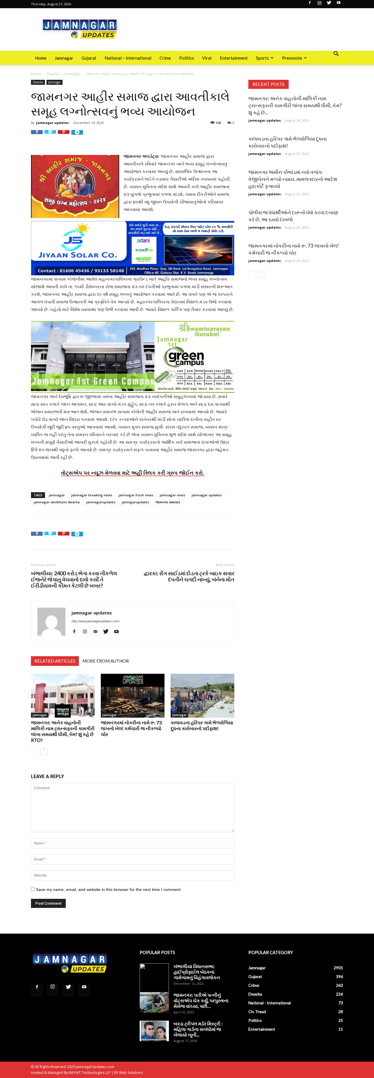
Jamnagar (64, 58)
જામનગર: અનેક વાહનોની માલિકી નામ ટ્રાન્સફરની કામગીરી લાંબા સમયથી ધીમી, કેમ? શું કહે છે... (295, 105)
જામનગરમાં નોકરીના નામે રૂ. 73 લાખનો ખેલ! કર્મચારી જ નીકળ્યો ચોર (131, 728)
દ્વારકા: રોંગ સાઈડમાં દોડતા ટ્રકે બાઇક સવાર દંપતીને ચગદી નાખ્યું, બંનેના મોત (189, 576)
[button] (336, 54)
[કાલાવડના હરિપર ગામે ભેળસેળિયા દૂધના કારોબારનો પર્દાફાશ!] (202, 696)
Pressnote (292, 58)
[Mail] (97, 631)
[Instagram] (319, 4)
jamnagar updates (52, 122)
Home (40, 58)
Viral (207, 58)
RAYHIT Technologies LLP (89, 1072)
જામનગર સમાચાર (167, 502)
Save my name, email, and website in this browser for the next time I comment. (109, 889)
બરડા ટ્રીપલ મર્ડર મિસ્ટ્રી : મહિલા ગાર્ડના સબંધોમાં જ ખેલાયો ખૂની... (198, 1029)
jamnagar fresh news (136, 495)
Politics (186, 58)
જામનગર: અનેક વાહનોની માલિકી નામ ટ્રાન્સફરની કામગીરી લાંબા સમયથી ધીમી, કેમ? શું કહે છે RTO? (63, 731)
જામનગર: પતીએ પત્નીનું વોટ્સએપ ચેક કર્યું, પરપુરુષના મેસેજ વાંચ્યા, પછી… (201, 1000)
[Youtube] (338, 4)
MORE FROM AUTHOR (105, 661)
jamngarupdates (135, 502)
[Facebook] (309, 4)
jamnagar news (172, 495)
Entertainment (234, 58)
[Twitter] (329, 4)
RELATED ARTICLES (54, 661)
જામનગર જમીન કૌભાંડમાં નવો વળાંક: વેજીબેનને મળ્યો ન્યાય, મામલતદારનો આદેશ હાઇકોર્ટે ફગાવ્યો (292, 179)
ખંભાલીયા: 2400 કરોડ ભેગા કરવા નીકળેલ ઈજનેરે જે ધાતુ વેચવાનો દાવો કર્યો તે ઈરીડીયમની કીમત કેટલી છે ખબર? (74, 579)
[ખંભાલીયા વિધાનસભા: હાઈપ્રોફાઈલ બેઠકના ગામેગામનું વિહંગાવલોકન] (154, 978)
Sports (262, 58)
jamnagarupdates (100, 502)
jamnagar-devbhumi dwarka (57, 502)
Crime (165, 58)
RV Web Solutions (128, 1072)
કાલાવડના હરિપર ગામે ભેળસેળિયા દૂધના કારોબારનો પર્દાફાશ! (202, 725)
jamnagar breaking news (91, 495)
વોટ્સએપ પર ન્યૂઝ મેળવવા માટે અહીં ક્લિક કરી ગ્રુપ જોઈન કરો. (132, 472)
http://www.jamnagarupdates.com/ (96, 621)
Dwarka (53, 73)
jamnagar (57, 495)
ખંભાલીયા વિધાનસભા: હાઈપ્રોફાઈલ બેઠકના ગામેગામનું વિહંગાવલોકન (197, 971)
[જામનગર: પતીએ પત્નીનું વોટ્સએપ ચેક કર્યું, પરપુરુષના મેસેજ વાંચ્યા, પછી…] (154, 1002)
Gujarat (89, 58)
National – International (128, 58)
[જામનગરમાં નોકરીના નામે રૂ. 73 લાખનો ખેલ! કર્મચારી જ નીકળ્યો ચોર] (133, 696)
